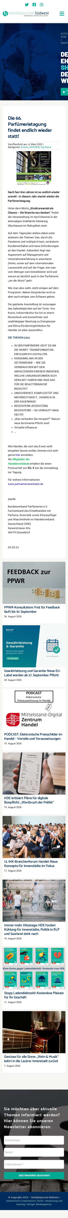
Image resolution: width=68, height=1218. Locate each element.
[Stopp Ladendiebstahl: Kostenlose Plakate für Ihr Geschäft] (34, 968)
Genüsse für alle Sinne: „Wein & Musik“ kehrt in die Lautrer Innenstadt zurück (34, 1028)
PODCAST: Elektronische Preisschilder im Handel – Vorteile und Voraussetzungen (34, 705)
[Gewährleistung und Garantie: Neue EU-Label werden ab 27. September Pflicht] (34, 646)
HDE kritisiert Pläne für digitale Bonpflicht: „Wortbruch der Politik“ (34, 769)
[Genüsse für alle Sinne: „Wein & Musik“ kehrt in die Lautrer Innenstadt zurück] (34, 1032)
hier (17, 454)
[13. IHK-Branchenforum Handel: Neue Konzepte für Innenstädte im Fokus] (34, 837)
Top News (45, 147)
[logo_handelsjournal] (25, 11)
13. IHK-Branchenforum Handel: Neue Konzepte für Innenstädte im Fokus (34, 832)
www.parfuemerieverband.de (25, 484)
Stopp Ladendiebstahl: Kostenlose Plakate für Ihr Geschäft (34, 964)
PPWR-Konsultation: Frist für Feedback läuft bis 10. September (34, 578)
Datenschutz (13, 1201)
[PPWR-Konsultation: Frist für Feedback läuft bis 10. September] (34, 583)
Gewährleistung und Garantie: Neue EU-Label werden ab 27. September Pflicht (34, 642)
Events (24, 147)
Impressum (28, 1201)
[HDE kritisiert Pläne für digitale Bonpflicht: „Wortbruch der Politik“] (34, 773)
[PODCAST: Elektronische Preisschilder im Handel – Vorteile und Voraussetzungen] (34, 710)
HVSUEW (34, 147)
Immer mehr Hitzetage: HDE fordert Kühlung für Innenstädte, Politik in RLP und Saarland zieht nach (34, 894)
